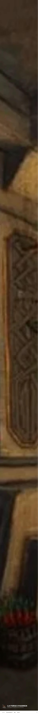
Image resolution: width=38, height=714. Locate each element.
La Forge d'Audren (17, 706)
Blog (14, 712)
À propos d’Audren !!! (9, 712)
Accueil (3, 712)
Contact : (18, 712)
